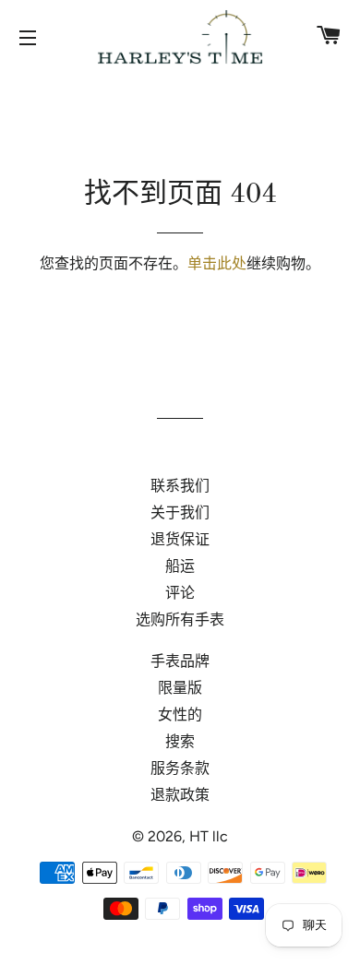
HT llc (208, 836)
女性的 (180, 714)
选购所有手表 (180, 619)
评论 (180, 593)
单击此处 (216, 263)
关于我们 (180, 512)
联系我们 (180, 485)
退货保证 (180, 539)
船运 (180, 566)
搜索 (180, 741)
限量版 (180, 688)
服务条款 (180, 768)
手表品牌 (180, 661)
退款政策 (180, 795)
